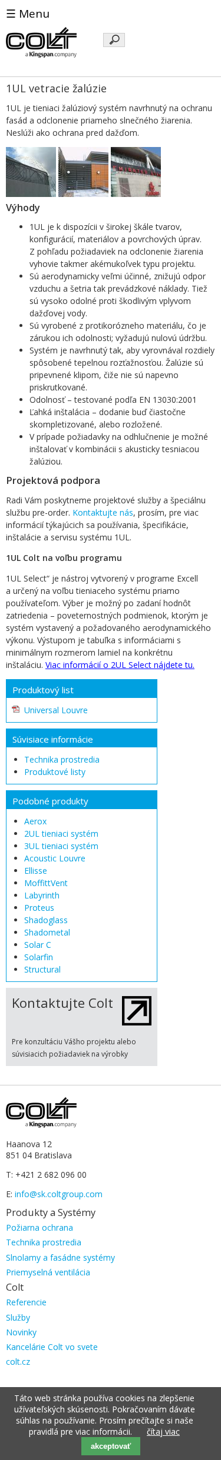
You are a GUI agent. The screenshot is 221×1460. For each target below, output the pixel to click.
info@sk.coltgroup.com (59, 1194)
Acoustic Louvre (54, 858)
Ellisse (35, 870)
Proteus (39, 907)
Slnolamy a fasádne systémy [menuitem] (60, 1257)
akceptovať (111, 1446)
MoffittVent (46, 882)
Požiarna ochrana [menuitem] (39, 1227)
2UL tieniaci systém (61, 833)
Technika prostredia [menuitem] (43, 1242)
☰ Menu (28, 13)
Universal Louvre (56, 710)
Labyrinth (42, 895)
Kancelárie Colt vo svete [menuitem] (52, 1346)
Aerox (35, 821)
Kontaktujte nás (102, 512)
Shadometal (47, 932)
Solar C (37, 944)
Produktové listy (54, 771)
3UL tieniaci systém (61, 845)
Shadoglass (46, 920)
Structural (42, 969)
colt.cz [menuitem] (18, 1361)
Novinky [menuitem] (21, 1332)
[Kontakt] (136, 1022)
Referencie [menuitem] (26, 1302)
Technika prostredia (62, 759)
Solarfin (38, 957)
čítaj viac (163, 1431)
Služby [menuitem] (18, 1317)
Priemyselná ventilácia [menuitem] (48, 1272)
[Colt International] (41, 54)
